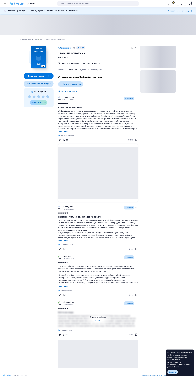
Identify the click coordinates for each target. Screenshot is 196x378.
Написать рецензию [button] (72, 84)
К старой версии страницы (179, 11)
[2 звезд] (34, 97)
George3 (67, 256)
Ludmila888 (69, 97)
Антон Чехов (63, 57)
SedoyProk (68, 207)
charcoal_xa (69, 302)
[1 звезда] (29, 97)
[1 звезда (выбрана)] (62, 48)
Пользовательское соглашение (152, 375)
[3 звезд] (38, 97)
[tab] (62, 70)
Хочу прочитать (36, 76)
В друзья (130, 98)
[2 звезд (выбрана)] (64, 48)
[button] (38, 57)
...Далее (176, 367)
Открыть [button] (98, 320)
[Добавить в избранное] (132, 48)
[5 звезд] (47, 97)
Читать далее (63, 131)
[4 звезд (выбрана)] (68, 48)
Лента (32, 3)
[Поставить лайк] (60, 140)
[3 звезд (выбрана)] (66, 48)
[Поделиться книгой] (136, 48)
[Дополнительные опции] (51, 76)
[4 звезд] (43, 97)
